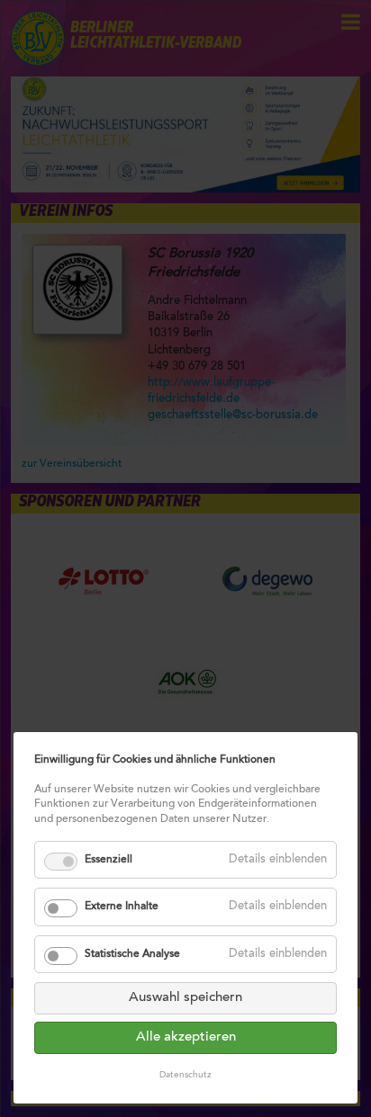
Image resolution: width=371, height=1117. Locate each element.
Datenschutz (185, 1075)
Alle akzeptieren (186, 1037)
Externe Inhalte (121, 906)
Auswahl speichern (185, 998)
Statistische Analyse (132, 954)
